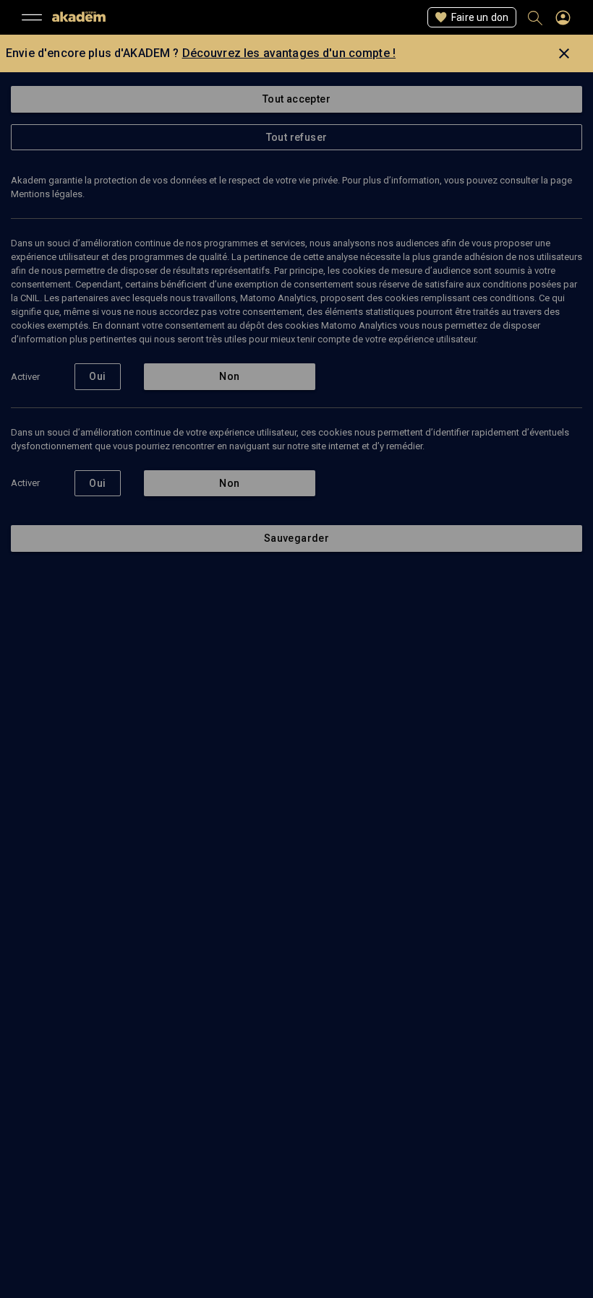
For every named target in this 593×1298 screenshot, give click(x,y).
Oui (97, 376)
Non (229, 376)
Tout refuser (297, 137)
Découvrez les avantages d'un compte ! (289, 53)
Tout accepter (296, 99)
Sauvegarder (296, 538)
